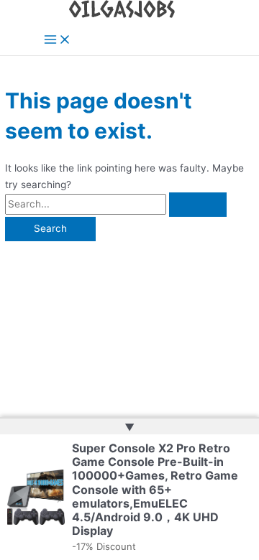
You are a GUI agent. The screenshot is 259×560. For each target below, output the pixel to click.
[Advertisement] (129, 325)
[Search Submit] (198, 204)
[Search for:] (116, 204)
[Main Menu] (57, 40)
